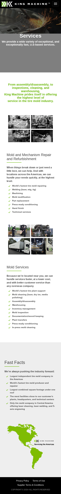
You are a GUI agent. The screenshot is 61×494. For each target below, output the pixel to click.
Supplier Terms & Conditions (30, 485)
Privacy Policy (22, 481)
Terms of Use (39, 481)
